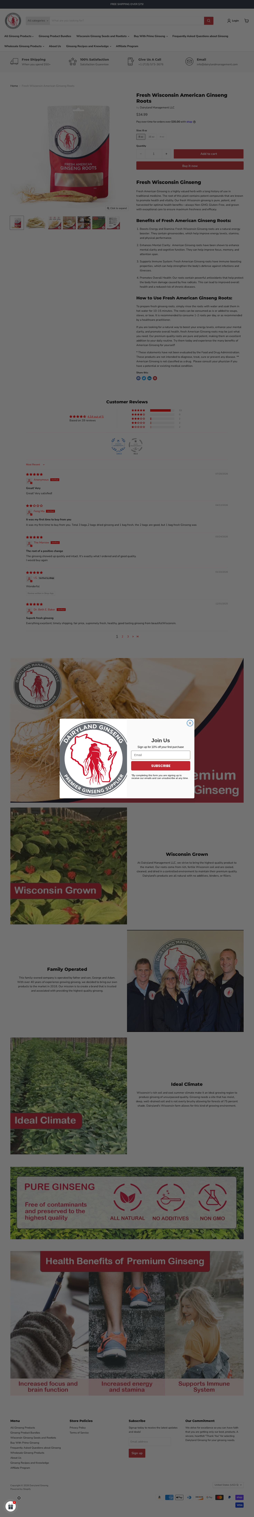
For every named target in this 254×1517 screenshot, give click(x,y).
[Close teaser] (19, 1498)
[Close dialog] (190, 723)
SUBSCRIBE (160, 765)
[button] (10, 1506)
